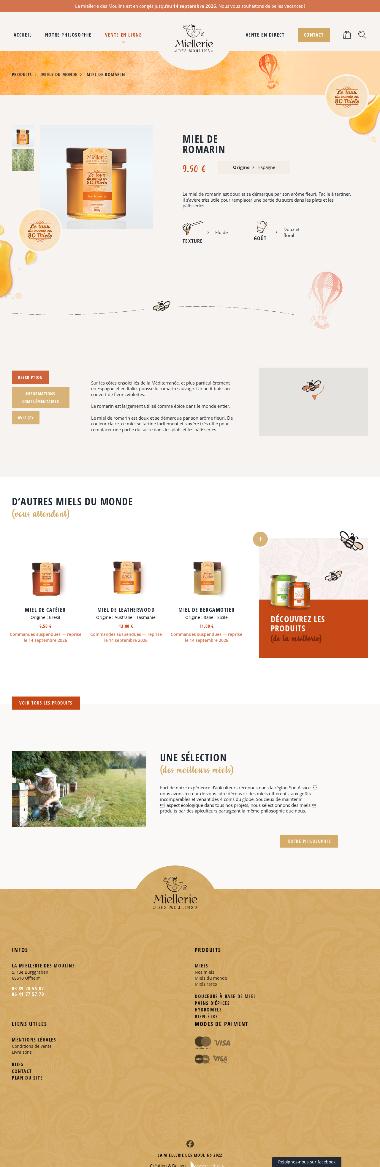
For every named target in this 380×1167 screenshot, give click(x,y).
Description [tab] (30, 377)
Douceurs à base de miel (225, 996)
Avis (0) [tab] (26, 418)
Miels (201, 965)
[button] (347, 35)
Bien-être (206, 1016)
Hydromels (208, 1009)
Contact (22, 1071)
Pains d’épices (212, 1003)
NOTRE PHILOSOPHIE (309, 841)
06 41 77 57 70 (28, 994)
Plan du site (27, 1078)
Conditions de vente (32, 1046)
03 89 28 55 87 (28, 988)
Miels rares (206, 984)
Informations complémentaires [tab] (40, 397)
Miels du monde (211, 978)
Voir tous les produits (45, 703)
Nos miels (204, 972)
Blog (17, 1064)
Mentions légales (34, 1039)
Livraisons (22, 1052)
